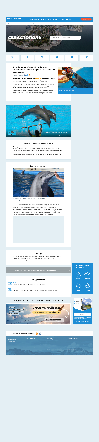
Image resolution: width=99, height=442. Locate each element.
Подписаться (82, 321)
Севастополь (13, 23)
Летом (78, 290)
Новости (55, 19)
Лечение (68, 19)
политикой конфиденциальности (81, 318)
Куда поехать (34, 19)
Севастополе (38, 78)
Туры (49, 19)
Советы (43, 19)
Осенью (87, 290)
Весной (87, 278)
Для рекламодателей (12, 339)
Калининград (28, 346)
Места (19, 23)
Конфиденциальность (12, 341)
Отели (62, 19)
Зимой (78, 278)
